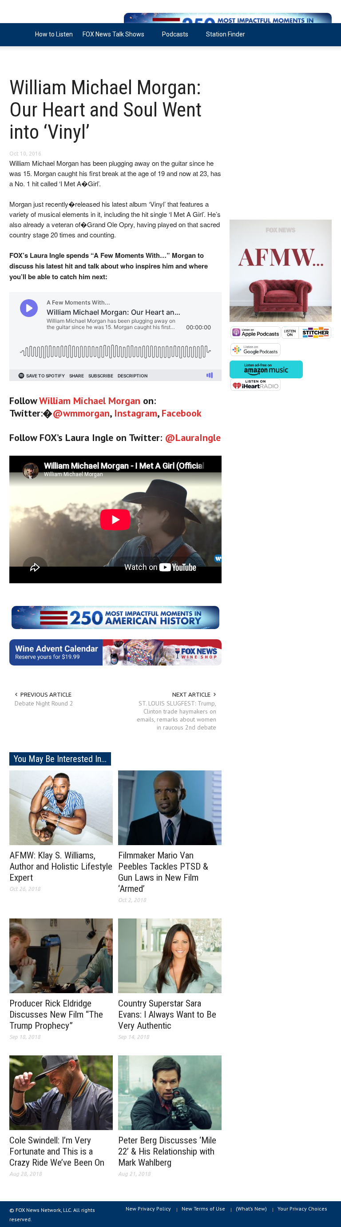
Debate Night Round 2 (44, 703)
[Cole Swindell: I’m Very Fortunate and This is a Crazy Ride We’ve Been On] (61, 1092)
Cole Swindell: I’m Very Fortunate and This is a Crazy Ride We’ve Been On (56, 1151)
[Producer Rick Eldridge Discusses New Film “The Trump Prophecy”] (61, 955)
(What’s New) (251, 1208)
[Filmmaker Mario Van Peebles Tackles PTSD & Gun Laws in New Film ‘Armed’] (170, 807)
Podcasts (172, 38)
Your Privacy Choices (302, 1208)
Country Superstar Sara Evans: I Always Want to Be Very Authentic (167, 1014)
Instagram (135, 413)
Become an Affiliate (41, 57)
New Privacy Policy (148, 1208)
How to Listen (54, 34)
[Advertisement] (281, 146)
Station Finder (225, 34)
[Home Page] (19, 34)
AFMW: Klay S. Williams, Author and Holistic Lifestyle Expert (60, 866)
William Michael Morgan (89, 400)
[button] (323, 33)
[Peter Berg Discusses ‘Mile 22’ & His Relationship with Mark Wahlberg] (170, 1092)
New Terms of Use (203, 1208)
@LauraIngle (193, 437)
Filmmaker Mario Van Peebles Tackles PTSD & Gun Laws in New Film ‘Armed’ (163, 872)
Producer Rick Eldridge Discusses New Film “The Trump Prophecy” (56, 1014)
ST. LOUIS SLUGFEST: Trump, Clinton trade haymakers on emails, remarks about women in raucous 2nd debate (176, 715)
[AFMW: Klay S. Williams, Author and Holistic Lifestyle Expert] (61, 807)
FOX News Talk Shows (111, 38)
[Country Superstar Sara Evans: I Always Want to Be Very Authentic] (170, 955)
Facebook (182, 413)
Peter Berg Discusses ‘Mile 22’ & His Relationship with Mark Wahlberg (167, 1151)
